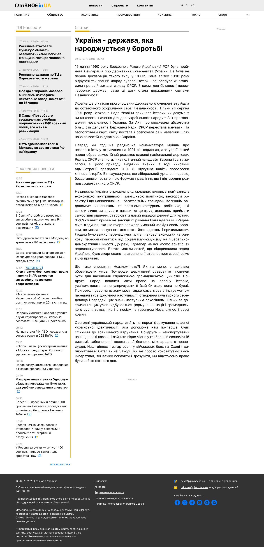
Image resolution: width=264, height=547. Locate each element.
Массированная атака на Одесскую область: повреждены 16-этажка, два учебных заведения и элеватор (42, 381)
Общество (55, 14)
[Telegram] (192, 502)
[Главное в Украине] (33, 6)
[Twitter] (184, 502)
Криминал (165, 14)
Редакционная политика (109, 492)
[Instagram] (199, 502)
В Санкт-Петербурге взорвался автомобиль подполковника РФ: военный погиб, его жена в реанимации (39, 219)
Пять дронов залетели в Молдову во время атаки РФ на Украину (42, 238)
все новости (59, 464)
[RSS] (214, 502)
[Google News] (207, 502)
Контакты (145, 5)
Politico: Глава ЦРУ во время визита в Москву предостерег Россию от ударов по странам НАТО (41, 348)
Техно (195, 14)
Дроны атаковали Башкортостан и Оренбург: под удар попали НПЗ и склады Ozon (40, 255)
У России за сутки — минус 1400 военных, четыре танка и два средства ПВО (39, 450)
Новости (96, 5)
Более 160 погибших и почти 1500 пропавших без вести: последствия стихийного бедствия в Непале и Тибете (41, 406)
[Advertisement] (132, 407)
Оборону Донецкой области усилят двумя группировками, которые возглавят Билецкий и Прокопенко (41, 315)
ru (187, 5)
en (192, 5)
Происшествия (128, 14)
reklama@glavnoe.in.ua (194, 487)
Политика (21, 14)
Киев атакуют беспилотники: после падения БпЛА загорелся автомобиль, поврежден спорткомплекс (42, 276)
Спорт (223, 14)
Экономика (90, 14)
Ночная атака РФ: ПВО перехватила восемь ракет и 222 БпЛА (41, 331)
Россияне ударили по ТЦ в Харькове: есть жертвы (35, 182)
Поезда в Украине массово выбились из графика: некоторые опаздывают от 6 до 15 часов (40, 199)
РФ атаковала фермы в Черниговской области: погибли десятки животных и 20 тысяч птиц (41, 296)
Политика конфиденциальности (114, 498)
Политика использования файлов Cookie (119, 503)
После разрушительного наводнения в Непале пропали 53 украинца (42, 365)
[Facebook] (177, 502)
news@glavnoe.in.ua (193, 480)
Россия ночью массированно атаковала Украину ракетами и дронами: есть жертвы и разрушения (38, 429)
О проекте (120, 5)
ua (181, 5)
